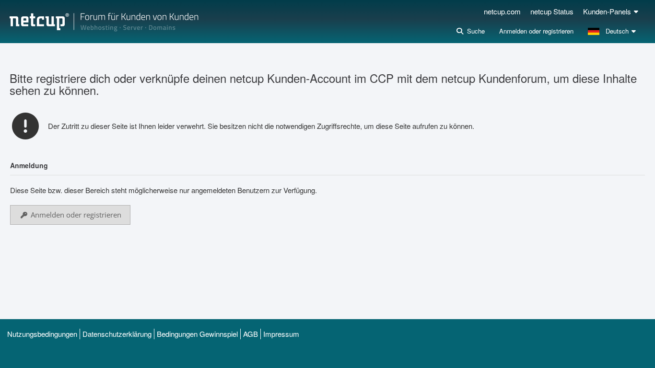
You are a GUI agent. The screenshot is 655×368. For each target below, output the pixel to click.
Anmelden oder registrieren (536, 30)
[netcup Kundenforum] (104, 21)
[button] (613, 31)
